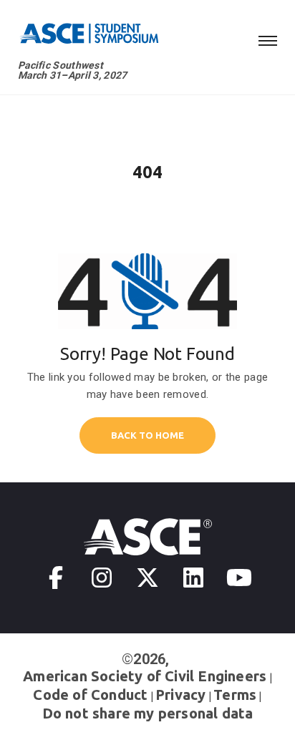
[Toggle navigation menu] (267, 39)
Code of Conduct (90, 694)
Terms (234, 694)
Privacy (180, 694)
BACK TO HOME (147, 435)
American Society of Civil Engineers (144, 676)
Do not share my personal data (147, 713)
